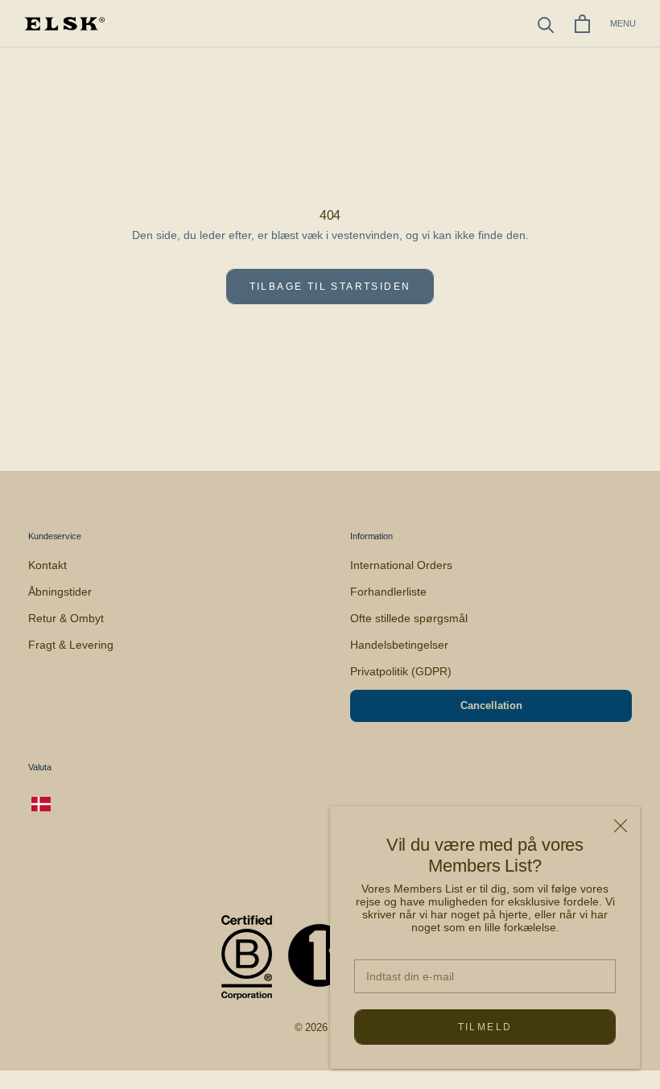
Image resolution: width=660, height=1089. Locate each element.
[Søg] (546, 23)
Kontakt (47, 565)
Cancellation (491, 705)
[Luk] (620, 826)
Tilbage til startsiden (330, 286)
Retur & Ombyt (66, 618)
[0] (582, 23)
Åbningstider (60, 591)
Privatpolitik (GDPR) (401, 671)
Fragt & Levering (70, 644)
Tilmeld (485, 1027)
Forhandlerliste (388, 591)
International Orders (401, 565)
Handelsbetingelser (399, 644)
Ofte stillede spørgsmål (409, 618)
